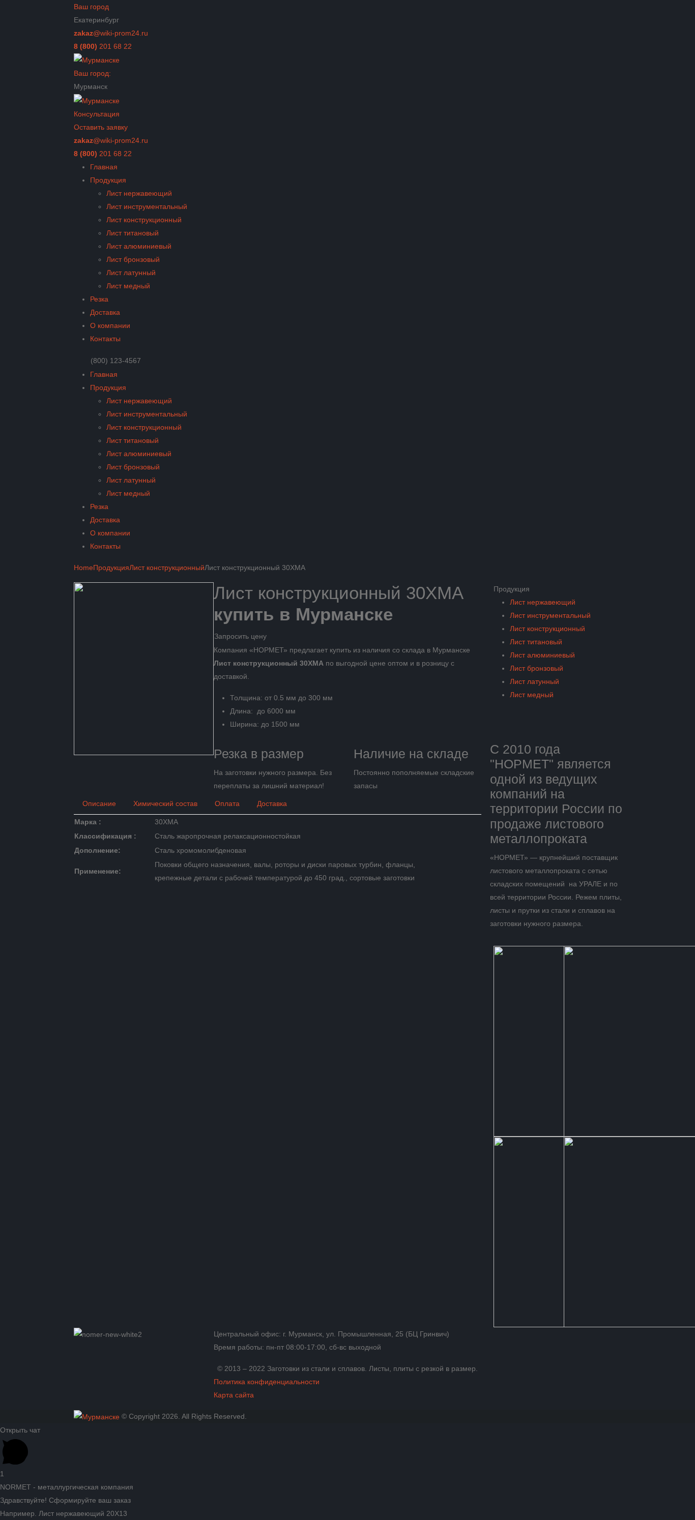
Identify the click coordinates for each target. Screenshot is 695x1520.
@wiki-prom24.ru (111, 33)
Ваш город (91, 7)
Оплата (227, 803)
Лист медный (128, 286)
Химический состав (165, 803)
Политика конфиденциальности (267, 1382)
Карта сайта (234, 1395)
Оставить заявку (101, 127)
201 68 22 (103, 46)
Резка (99, 299)
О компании (110, 325)
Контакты (105, 339)
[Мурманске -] (97, 59)
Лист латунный (131, 273)
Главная (104, 167)
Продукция (108, 180)
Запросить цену (240, 636)
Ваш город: (92, 73)
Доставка (105, 312)
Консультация (97, 114)
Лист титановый (132, 233)
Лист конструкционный (144, 220)
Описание (99, 803)
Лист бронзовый (133, 259)
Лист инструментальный (146, 206)
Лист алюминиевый (138, 246)
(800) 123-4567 (116, 360)
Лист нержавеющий (139, 193)
